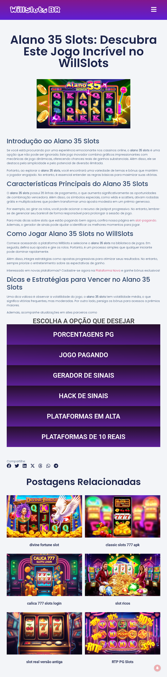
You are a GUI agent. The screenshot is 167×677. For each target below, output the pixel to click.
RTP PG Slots (122, 662)
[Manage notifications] (157, 668)
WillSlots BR (35, 10)
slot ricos (122, 603)
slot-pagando (145, 220)
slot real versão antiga (44, 662)
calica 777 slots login (44, 603)
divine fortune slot (44, 545)
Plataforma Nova (108, 270)
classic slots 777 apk (123, 545)
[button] (9, 466)
